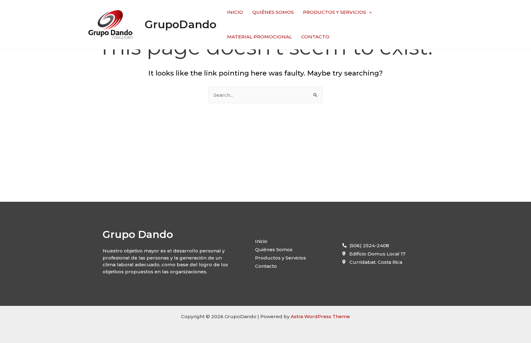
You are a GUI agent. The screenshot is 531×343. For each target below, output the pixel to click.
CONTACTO (315, 37)
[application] (369, 12)
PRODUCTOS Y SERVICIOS (334, 12)
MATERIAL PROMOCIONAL (259, 37)
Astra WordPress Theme (320, 316)
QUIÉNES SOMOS (273, 12)
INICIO (235, 12)
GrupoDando (180, 24)
